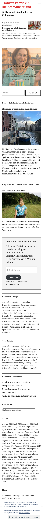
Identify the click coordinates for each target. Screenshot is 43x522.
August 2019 (13, 451)
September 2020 (9, 440)
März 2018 (25, 465)
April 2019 (15, 454)
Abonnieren (13, 277)
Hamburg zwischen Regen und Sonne (19, 109)
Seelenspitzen (24, 382)
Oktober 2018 (22, 459)
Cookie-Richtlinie (24, 513)
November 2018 (8, 459)
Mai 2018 (6, 465)
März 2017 (6, 476)
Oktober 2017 (7, 470)
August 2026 (7, 424)
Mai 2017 (24, 473)
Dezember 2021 (30, 429)
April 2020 (25, 443)
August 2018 (13, 462)
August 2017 (34, 470)
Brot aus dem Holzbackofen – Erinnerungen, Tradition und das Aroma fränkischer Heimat (19, 319)
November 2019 (10, 448)
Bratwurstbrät (24, 389)
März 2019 (25, 454)
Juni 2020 (6, 443)
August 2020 (22, 440)
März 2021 (12, 435)
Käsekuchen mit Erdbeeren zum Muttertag (14, 29)
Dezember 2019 (34, 446)
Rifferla (32, 354)
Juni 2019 (32, 451)
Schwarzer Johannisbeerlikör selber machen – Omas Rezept (19, 313)
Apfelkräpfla (17, 385)
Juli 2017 (5, 473)
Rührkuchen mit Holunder (21, 327)
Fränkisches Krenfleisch (12, 362)
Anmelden (6, 495)
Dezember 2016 (8, 479)
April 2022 (6, 429)
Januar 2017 (30, 476)
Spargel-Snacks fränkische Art (15, 329)
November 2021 (8, 432)
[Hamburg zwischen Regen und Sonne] (21, 146)
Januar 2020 (21, 446)
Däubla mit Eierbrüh (28, 368)
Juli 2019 (22, 451)
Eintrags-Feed (18, 495)
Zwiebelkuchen (8, 310)
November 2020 (14, 437)
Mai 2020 (16, 443)
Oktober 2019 (23, 448)
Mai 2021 (29, 432)
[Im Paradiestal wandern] (21, 219)
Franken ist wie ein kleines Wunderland (16, 5)
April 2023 (31, 426)
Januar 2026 (28, 424)
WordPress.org (14, 498)
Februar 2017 (17, 476)
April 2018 (15, 465)
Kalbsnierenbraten (28, 396)
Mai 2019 (6, 454)
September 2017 (21, 470)
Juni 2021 (20, 432)
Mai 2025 (21, 426)
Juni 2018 (32, 462)
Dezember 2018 (25, 457)
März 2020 (36, 443)
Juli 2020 (33, 440)
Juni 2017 (15, 473)
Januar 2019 (13, 457)
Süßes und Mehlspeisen (12, 25)
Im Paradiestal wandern (13, 190)
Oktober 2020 (28, 437)
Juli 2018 (22, 462)
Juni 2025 (12, 426)
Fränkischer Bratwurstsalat (23, 360)
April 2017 (34, 473)
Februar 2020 (9, 446)
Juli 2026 (18, 424)
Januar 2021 (23, 435)
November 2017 (28, 468)
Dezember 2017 (14, 468)
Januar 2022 (17, 429)
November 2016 (22, 479)
